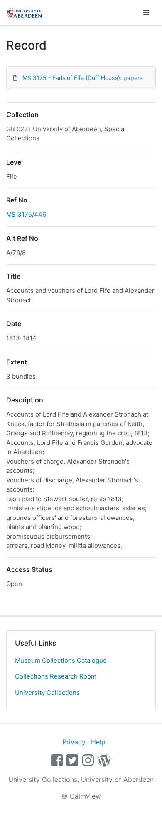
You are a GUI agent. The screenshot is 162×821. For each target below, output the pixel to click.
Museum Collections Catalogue (61, 660)
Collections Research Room (55, 676)
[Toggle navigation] (146, 12)
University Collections (47, 692)
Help (98, 742)
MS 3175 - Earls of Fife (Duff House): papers (82, 77)
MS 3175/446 (26, 214)
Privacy (74, 742)
